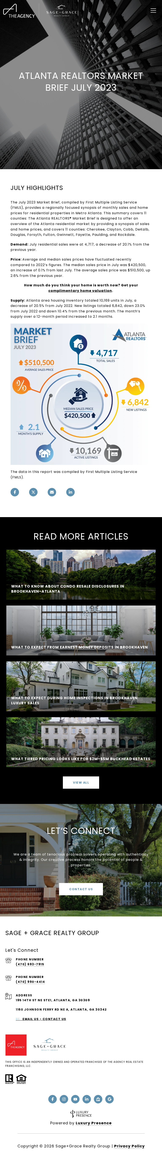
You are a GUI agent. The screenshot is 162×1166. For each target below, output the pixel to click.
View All (81, 782)
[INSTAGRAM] (64, 1099)
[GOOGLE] (109, 1099)
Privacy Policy (129, 1146)
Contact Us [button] (81, 889)
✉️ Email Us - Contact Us (41, 1019)
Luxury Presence (94, 1123)
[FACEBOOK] (52, 1099)
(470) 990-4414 (30, 982)
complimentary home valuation (80, 290)
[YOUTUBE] (75, 1099)
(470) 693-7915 (30, 964)
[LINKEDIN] (86, 1099)
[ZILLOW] (98, 1099)
